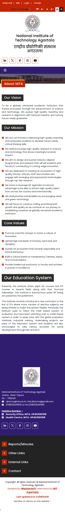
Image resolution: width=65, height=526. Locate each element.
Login (26, 3)
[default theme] (57, 9)
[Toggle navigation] (5, 70)
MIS (18, 3)
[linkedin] (5, 61)
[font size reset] (47, 9)
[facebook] (20, 61)
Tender (37, 3)
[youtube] (35, 61)
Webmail (7, 3)
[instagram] (27, 61)
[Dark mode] (61, 9)
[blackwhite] (12, 61)
